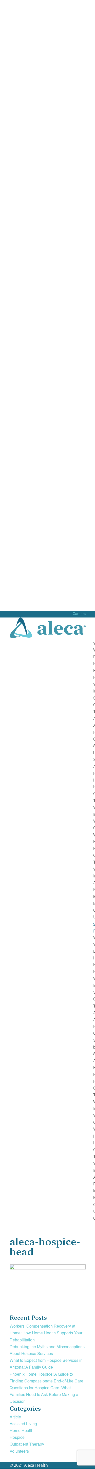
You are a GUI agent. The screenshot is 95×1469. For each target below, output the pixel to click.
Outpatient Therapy (27, 1445)
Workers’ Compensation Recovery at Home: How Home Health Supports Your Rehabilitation (46, 1333)
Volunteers (19, 1452)
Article (15, 1417)
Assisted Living (23, 1424)
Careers (79, 614)
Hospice (17, 1438)
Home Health (21, 1431)
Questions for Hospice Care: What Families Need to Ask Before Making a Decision (44, 1395)
